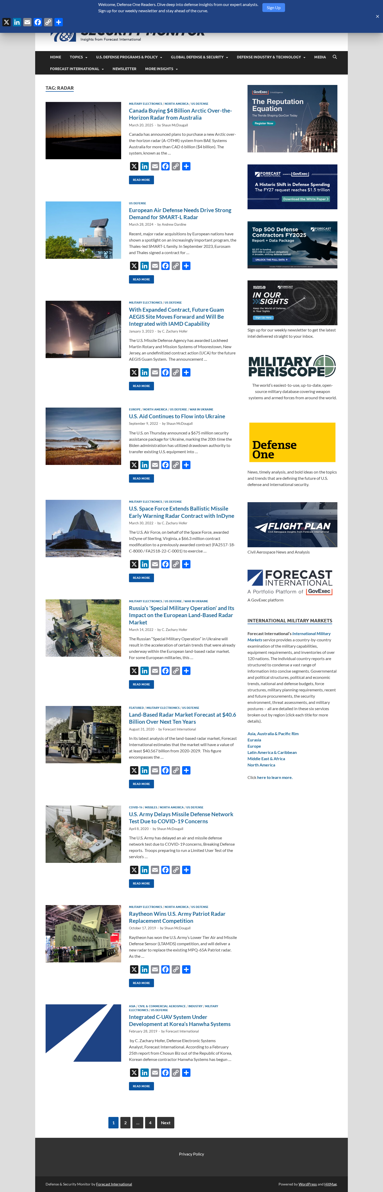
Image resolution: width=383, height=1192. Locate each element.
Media (320, 57)
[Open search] (335, 57)
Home (55, 57)
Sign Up (274, 7)
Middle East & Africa (266, 758)
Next (165, 1122)
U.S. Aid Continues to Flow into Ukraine (177, 416)
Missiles (151, 807)
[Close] (377, 16)
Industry (195, 1006)
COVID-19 (135, 807)
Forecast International (74, 69)
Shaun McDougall (175, 125)
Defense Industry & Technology (269, 57)
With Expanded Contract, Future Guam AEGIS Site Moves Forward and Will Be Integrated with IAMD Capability (176, 316)
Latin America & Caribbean (272, 752)
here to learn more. (275, 777)
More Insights (159, 69)
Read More (139, 179)
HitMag (330, 1184)
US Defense (199, 104)
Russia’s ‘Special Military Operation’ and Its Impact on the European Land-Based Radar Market (181, 615)
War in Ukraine (201, 409)
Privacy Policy (191, 1153)
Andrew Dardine (174, 224)
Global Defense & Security (197, 57)
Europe (135, 409)
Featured (136, 708)
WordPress (308, 1184)
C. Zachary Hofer (175, 331)
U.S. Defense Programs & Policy (127, 57)
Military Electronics (145, 104)
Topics (76, 57)
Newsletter (124, 69)
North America (177, 104)
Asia (132, 1006)
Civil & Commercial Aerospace (162, 1006)
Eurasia (254, 739)
